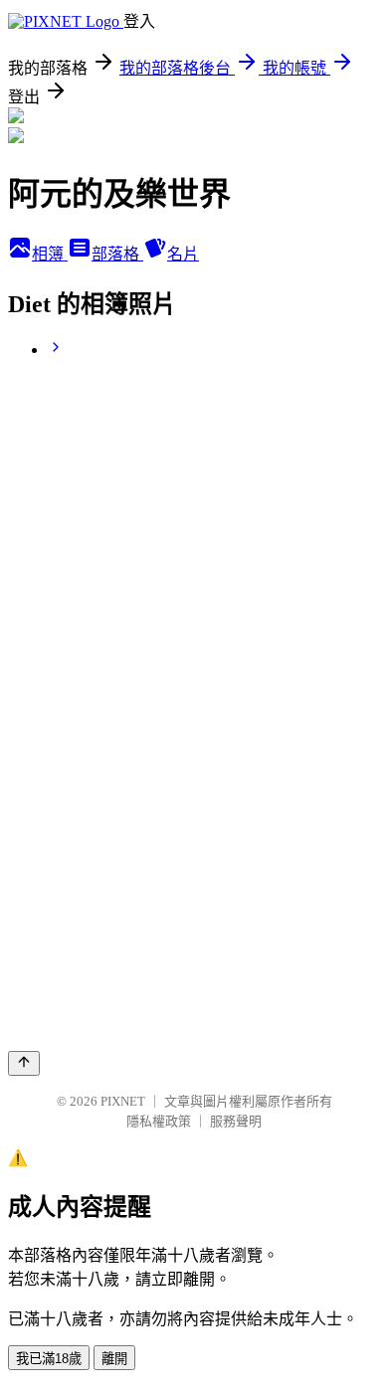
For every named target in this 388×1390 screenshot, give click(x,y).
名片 (183, 254)
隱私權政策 (158, 1121)
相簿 (50, 254)
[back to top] (24, 1063)
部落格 (117, 254)
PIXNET (122, 1101)
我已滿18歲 (49, 1358)
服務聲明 (236, 1121)
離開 (114, 1358)
